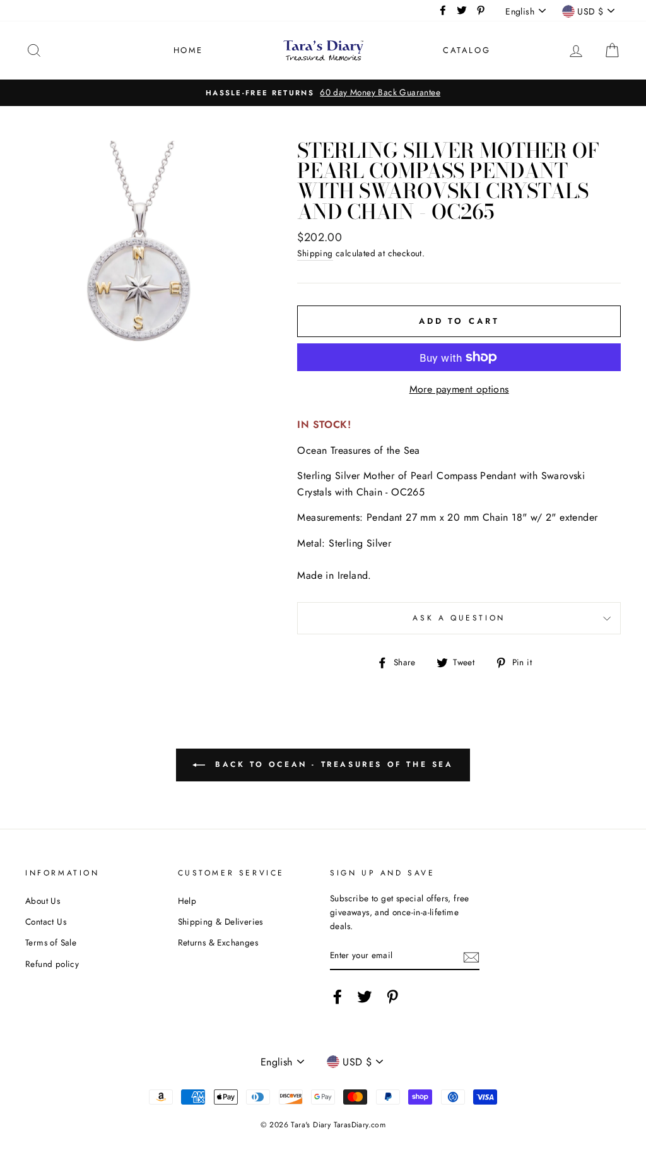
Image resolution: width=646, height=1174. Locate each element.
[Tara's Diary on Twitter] (364, 996)
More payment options (459, 389)
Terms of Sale (50, 942)
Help (187, 900)
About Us (42, 900)
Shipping (314, 253)
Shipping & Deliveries (220, 921)
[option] (323, 93)
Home (188, 50)
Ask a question (459, 618)
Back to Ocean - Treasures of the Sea (331, 764)
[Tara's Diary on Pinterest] (392, 996)
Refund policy (52, 964)
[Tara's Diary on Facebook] (337, 996)
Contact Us (45, 921)
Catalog (466, 50)
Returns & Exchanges (218, 942)
